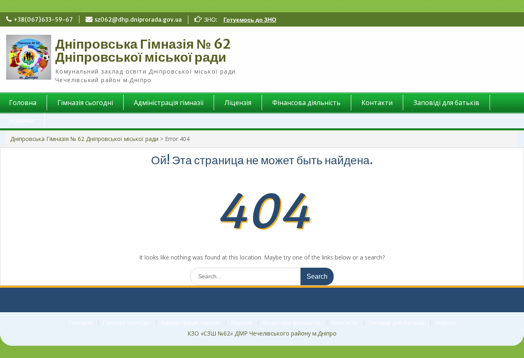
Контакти (377, 102)
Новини (445, 323)
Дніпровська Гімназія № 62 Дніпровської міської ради (143, 50)
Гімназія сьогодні (85, 102)
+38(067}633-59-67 (43, 19)
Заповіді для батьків (446, 102)
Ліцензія (237, 102)
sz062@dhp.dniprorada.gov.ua (138, 19)
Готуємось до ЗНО (250, 19)
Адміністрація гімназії (168, 102)
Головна (81, 323)
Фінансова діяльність (306, 102)
